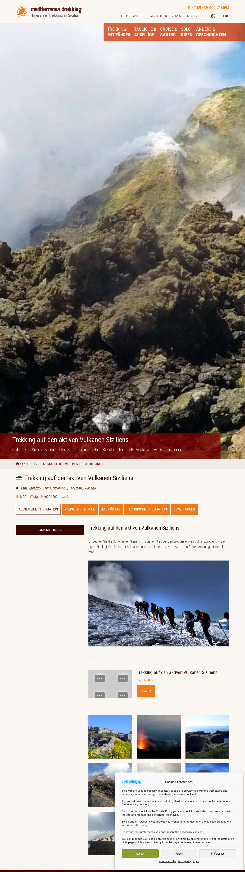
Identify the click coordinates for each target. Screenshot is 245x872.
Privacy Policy (184, 861)
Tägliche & (145, 32)
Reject (179, 853)
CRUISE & (168, 32)
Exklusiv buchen (50, 530)
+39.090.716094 (215, 7)
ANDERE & (211, 32)
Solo (186, 32)
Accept (140, 853)
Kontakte (193, 16)
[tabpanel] (158, 693)
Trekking (118, 32)
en (222, 16)
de (227, 16)
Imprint (196, 861)
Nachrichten (158, 16)
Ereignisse (177, 16)
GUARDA (146, 691)
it (218, 16)
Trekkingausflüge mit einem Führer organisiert (72, 464)
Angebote (139, 16)
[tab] (38, 509)
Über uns (124, 16)
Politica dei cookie (167, 861)
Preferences (218, 853)
